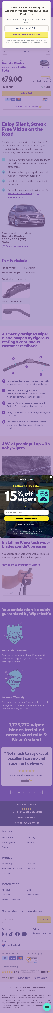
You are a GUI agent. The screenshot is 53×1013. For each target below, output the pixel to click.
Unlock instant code (26, 518)
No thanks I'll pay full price (26, 525)
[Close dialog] (51, 477)
